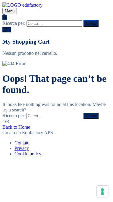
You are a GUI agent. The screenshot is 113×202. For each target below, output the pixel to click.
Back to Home (16, 127)
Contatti (22, 142)
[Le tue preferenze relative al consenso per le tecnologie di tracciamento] (102, 191)
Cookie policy (27, 153)
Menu (9, 11)
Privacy (21, 148)
